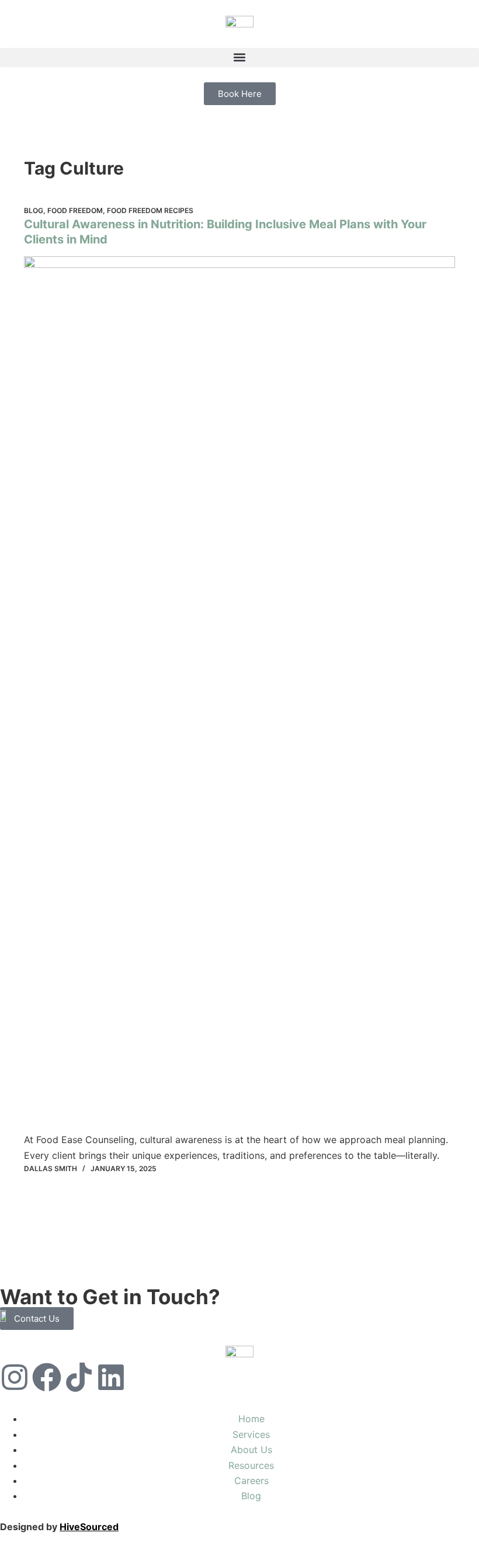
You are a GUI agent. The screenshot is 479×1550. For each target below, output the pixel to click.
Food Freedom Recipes (150, 210)
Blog (33, 210)
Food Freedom (75, 210)
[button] (239, 57)
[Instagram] (14, 1377)
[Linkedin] (111, 1377)
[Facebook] (46, 1377)
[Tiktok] (78, 1377)
